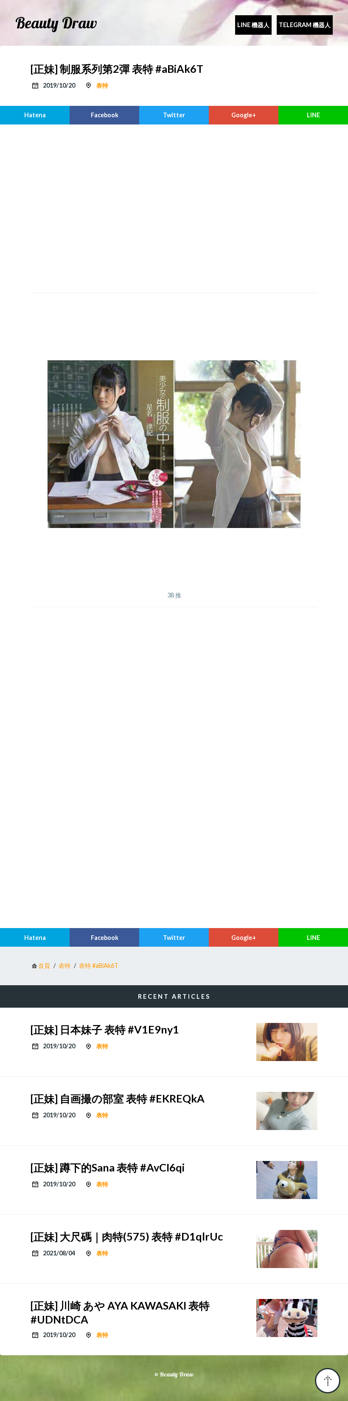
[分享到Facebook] (104, 115)
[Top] (327, 1380)
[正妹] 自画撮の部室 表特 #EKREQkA (118, 1098)
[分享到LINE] (313, 115)
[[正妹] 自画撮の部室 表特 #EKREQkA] (286, 1111)
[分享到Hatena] (35, 115)
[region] (174, 207)
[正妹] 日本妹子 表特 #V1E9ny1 (105, 1029)
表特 (102, 85)
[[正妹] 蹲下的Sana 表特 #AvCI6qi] (286, 1180)
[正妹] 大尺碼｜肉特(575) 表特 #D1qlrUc (127, 1236)
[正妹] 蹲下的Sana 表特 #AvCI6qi (108, 1167)
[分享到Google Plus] (243, 115)
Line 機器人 (253, 24)
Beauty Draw (56, 22)
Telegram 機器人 (305, 24)
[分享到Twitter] (174, 115)
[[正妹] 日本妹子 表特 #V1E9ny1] (286, 1042)
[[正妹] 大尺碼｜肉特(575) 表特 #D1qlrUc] (286, 1249)
